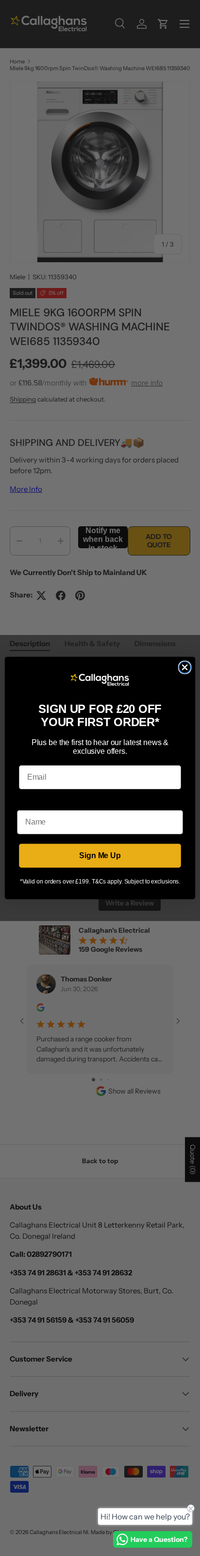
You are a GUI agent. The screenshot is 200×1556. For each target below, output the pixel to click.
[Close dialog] (185, 667)
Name (27, 803)
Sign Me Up (99, 855)
